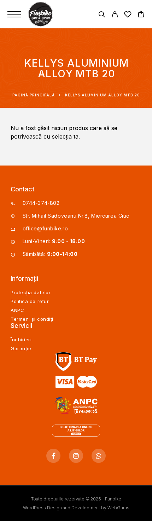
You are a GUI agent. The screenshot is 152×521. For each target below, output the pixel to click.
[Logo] (41, 14)
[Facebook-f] (53, 456)
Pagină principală (33, 95)
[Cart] (141, 15)
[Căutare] (101, 15)
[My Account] (114, 15)
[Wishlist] (127, 15)
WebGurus (118, 507)
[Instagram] (76, 456)
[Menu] (14, 14)
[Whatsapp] (99, 456)
